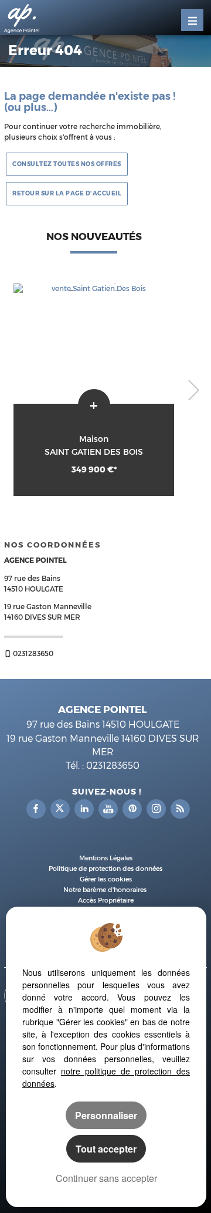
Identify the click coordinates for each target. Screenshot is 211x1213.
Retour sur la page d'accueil (66, 193)
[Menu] (192, 20)
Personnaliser (106, 1115)
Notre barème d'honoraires (105, 890)
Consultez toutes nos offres (66, 164)
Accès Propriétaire (106, 900)
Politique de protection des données (105, 869)
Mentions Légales (105, 858)
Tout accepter (106, 1148)
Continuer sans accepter (106, 1178)
